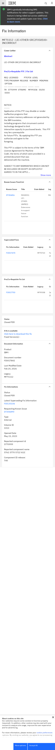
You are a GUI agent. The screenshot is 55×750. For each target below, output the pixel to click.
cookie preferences (45, 732)
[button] (53, 717)
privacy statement (39, 737)
